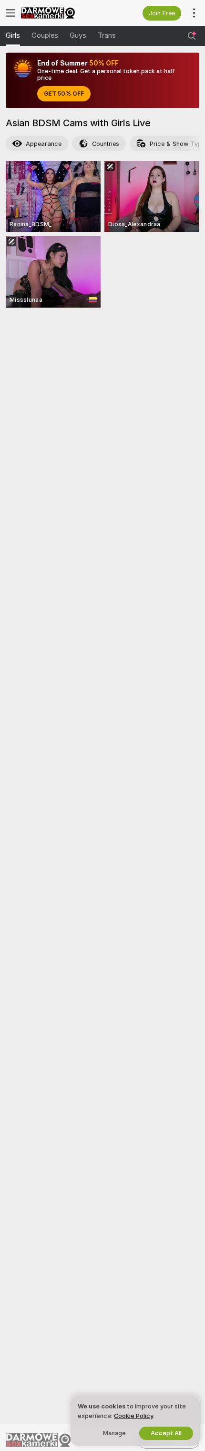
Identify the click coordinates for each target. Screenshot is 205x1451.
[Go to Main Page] (61, 13)
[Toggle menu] (10, 13)
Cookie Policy (133, 1415)
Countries (105, 143)
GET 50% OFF (64, 93)
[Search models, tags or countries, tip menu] (191, 36)
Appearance (44, 143)
